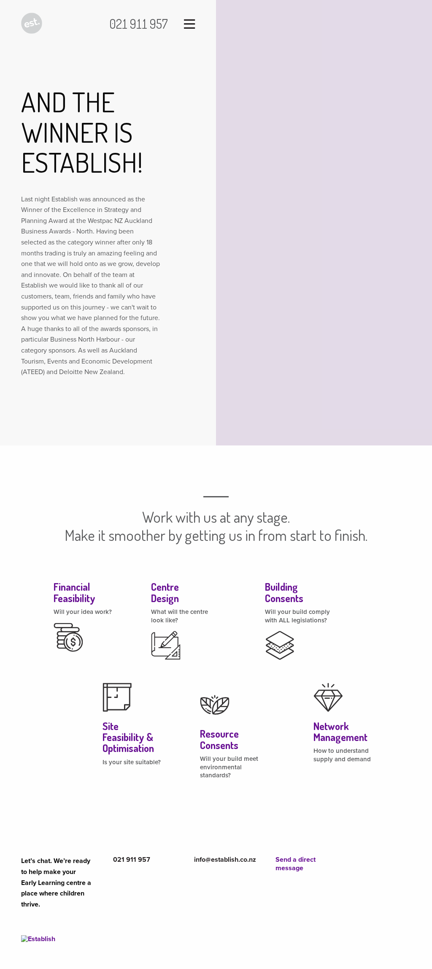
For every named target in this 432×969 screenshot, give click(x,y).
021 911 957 (138, 24)
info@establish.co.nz (225, 859)
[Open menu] (186, 24)
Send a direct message (295, 863)
